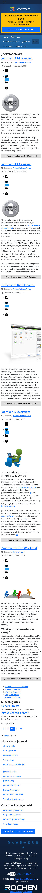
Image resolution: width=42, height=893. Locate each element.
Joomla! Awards (9, 771)
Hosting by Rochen (21, 891)
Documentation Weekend (19, 548)
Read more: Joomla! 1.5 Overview (22, 540)
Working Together (12, 692)
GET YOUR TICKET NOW (21, 29)
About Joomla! (17, 37)
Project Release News (22, 62)
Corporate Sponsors (11, 815)
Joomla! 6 (26, 41)
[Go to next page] (17, 729)
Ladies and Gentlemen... (18, 285)
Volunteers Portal (10, 824)
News (35, 41)
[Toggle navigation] (4, 2)
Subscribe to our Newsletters (18, 831)
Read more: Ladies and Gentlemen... (21, 403)
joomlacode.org (8, 506)
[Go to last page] (21, 729)
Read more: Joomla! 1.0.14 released (22, 156)
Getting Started (9, 750)
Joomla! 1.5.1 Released (16, 164)
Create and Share (10, 755)
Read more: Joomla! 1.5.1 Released (21, 277)
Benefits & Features (11, 41)
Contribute (7, 46)
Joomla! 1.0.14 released (16, 58)
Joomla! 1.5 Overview (15, 412)
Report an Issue (24, 868)
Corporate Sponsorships (13, 810)
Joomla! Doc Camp (12, 697)
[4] (17, 534)
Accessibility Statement (14, 863)
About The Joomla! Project (14, 764)
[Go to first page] (3, 729)
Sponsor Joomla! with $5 (27, 865)
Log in (35, 868)
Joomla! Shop (8, 781)
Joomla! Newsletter (11, 790)
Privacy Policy (31, 863)
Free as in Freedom (13, 689)
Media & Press (21, 46)
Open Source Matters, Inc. (26, 879)
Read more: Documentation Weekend (21, 678)
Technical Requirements (13, 799)
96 (12, 729)
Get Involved (8, 760)
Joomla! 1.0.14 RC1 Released (16, 686)
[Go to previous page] (8, 729)
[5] (26, 518)
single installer (7, 516)
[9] (31, 493)
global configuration (28, 487)
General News (19, 552)
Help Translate (10, 868)
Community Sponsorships (14, 819)
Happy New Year (12, 694)
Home (5, 37)
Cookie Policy (9, 865)
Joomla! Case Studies (12, 776)
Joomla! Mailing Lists (11, 785)
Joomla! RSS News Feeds (13, 794)
